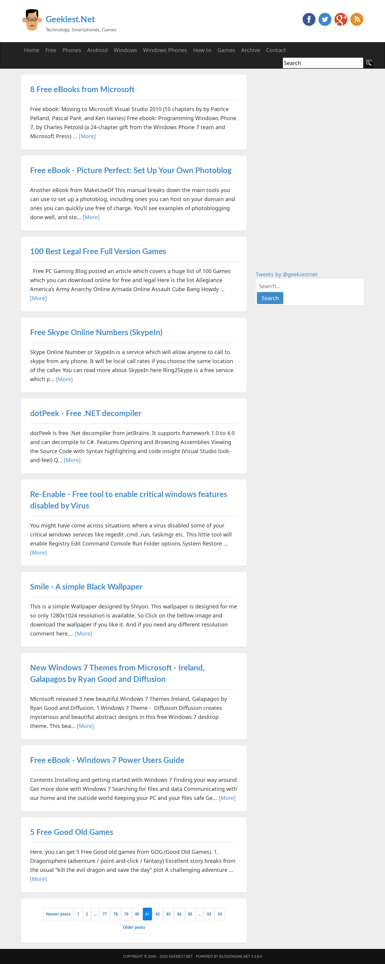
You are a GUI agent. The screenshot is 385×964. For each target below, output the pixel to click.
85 (190, 914)
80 (137, 914)
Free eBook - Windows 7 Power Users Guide (107, 760)
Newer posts (58, 914)
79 (126, 914)
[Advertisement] (301, 165)
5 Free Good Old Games (71, 832)
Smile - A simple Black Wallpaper (86, 587)
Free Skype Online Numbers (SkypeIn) (96, 333)
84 (179, 914)
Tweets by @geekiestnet (287, 274)
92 (209, 914)
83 (168, 914)
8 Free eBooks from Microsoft (82, 90)
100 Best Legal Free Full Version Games (98, 252)
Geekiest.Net (70, 19)
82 (158, 914)
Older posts (134, 927)
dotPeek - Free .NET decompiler (85, 414)
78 (115, 914)
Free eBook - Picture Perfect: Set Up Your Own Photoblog (131, 171)
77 (105, 914)
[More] (87, 136)
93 (220, 914)
